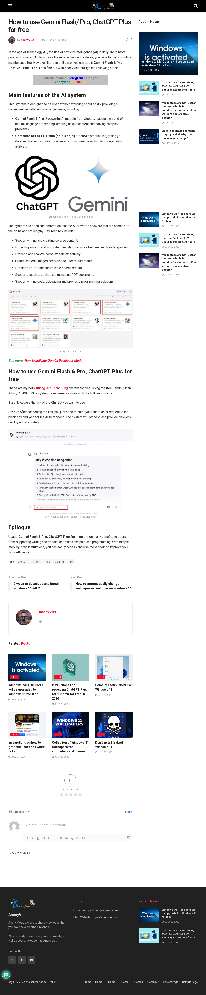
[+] (83, 837)
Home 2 (99, 982)
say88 (11, 982)
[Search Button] (196, 6)
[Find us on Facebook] (12, 960)
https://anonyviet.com (106, 917)
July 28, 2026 (61, 704)
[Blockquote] (61, 838)
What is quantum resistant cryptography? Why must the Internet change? (178, 134)
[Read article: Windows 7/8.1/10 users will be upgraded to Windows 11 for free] (27, 667)
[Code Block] (66, 838)
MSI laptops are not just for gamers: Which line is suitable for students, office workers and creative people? (179, 110)
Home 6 (152, 982)
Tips (63, 39)
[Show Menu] (10, 6)
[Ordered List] (49, 838)
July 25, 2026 (104, 752)
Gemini (59, 561)
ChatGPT (23, 561)
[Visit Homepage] (103, 6)
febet (53, 982)
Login (128, 811)
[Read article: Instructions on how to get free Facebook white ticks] (27, 725)
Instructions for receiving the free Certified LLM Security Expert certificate (178, 86)
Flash (36, 561)
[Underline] (38, 838)
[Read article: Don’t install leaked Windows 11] (114, 725)
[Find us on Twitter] (22, 960)
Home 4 (125, 982)
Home (87, 982)
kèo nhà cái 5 (41, 982)
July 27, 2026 (104, 695)
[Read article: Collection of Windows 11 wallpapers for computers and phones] (70, 725)
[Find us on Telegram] (31, 960)
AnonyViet (27, 39)
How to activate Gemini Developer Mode (53, 361)
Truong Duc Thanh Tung (52, 388)
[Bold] (27, 838)
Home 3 (112, 982)
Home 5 (138, 982)
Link (78, 82)
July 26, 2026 (61, 757)
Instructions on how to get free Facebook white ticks (26, 747)
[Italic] (32, 838)
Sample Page (190, 982)
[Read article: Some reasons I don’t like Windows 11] (114, 667)
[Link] (72, 838)
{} (77, 837)
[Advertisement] (168, 179)
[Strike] (44, 838)
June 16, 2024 (48, 39)
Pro (71, 561)
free (47, 561)
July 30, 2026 (17, 699)
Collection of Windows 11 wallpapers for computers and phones (70, 747)
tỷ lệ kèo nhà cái (25, 982)
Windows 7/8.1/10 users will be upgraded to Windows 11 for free (25, 689)
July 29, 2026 (171, 122)
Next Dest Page (169, 982)
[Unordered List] (55, 838)
